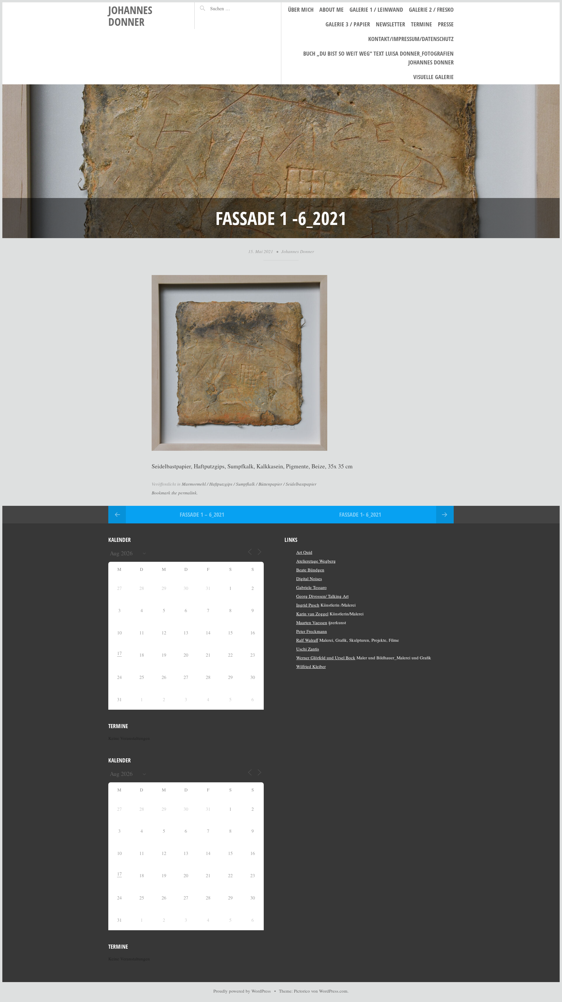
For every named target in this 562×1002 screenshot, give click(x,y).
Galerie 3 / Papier (347, 24)
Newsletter (390, 24)
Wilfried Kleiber (311, 666)
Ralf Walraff (307, 640)
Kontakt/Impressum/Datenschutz (411, 39)
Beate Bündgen (310, 570)
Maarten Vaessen (311, 622)
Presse (446, 24)
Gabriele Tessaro (311, 587)
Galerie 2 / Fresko (431, 9)
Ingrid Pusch (307, 605)
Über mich (300, 9)
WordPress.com (333, 991)
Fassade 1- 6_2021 (360, 514)
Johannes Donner (130, 15)
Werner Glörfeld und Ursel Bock (325, 657)
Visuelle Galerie (433, 77)
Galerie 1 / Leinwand (376, 9)
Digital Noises (309, 578)
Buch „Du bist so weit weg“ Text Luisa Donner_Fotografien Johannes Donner (378, 57)
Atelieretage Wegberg (316, 561)
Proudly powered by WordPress (242, 991)
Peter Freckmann (311, 631)
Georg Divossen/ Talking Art (322, 596)
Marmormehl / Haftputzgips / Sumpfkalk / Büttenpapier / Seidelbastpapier (249, 484)
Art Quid (304, 552)
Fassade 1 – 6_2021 (202, 514)
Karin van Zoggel (312, 614)
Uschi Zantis (307, 649)
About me (331, 9)
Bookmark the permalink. (175, 493)
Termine (421, 24)
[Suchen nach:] (233, 8)
